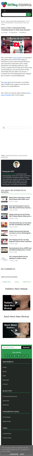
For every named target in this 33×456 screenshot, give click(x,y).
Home (17, 282)
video (5, 82)
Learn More (14, 454)
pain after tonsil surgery (12, 155)
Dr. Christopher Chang (9, 174)
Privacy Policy (7, 438)
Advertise (6, 405)
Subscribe (26, 347)
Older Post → (27, 282)
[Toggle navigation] (4, 11)
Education (6, 380)
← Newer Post (6, 282)
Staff (4, 376)
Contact (5, 384)
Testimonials (7, 421)
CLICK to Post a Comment (9, 277)
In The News (7, 417)
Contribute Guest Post (10, 396)
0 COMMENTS (22, 32)
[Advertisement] (16, 112)
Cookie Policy (7, 433)
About (5, 371)
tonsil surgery (17, 58)
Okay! (22, 454)
